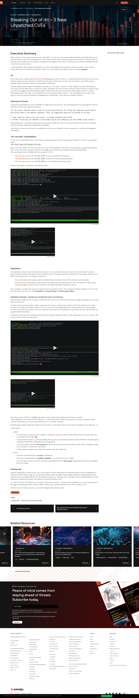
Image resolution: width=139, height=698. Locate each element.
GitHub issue (56, 123)
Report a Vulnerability (114, 655)
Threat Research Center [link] (17, 8)
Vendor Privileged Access (73, 660)
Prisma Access (32, 669)
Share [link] (125, 43)
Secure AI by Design (14, 640)
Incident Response (72, 668)
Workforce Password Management (75, 648)
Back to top (15, 492)
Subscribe (16, 622)
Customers (92, 646)
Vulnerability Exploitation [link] (32, 559)
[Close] (137, 696)
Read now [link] (5, 562)
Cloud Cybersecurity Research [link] (43, 8)
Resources (53, 2)
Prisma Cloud (52, 651)
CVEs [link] (72, 557)
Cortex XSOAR (52, 661)
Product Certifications (114, 653)
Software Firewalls (32, 644)
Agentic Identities (72, 651)
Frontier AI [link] (21, 559)
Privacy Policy (44, 616)
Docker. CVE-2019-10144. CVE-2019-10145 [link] (32, 500)
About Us (91, 636)
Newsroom (92, 653)
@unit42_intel (59, 488)
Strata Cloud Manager (33, 646)
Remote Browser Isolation (34, 676)
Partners (46, 2)
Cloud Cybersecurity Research (20, 42)
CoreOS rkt (80, 59)
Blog (110, 636)
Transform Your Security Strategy (75, 671)
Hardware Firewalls (32, 642)
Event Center (112, 646)
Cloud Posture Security (54, 646)
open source (19, 79)
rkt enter (21, 69)
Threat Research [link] (28, 8)
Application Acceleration (34, 662)
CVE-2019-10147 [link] (15, 500)
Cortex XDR (52, 659)
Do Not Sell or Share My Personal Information (118, 665)
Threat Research (27, 42)
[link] (26, 15)
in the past (57, 435)
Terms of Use (37, 612)
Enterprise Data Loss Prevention (16, 660)
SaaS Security (13, 669)
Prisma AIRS (12, 642)
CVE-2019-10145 (20, 158)
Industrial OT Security (14, 667)
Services (29, 2)
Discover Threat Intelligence (74, 673)
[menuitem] (15, 2)
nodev (32, 437)
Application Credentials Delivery (75, 658)
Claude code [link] (66, 557)
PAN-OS (30, 651)
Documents (30, 693)
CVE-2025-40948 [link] (123, 557)
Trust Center (17, 693)
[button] (125, 44)
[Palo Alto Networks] (14, 2)
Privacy (11, 693)
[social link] (106, 694)
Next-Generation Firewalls (34, 639)
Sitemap (111, 658)
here (61, 105)
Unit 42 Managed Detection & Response (57, 666)
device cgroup (94, 439)
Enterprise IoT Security (14, 662)
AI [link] (16, 559)
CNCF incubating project (46, 79)
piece (28, 57)
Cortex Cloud (52, 641)
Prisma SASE (31, 659)
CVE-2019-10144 (20, 156)
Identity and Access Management (75, 641)
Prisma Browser (32, 671)
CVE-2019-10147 (20, 161)
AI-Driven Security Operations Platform (57, 636)
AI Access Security (13, 645)
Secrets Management (73, 653)
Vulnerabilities (33, 42)
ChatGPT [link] (58, 557)
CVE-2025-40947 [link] (112, 557)
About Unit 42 (22, 2)
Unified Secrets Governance (74, 655)
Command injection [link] (101, 557)
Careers (91, 639)
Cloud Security (52, 639)
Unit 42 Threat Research (38, 2)
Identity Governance (73, 646)
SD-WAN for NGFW (33, 649)
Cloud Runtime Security (54, 648)
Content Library (113, 641)
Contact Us (92, 641)
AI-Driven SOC (52, 654)
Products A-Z (112, 651)
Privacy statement (58, 695)
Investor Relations (93, 648)
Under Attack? (124, 2)
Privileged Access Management (75, 639)
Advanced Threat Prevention (15, 650)
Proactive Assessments (73, 666)
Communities (112, 639)
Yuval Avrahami (15, 39)
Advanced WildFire (13, 655)
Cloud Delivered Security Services (17, 648)
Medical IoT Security (14, 665)
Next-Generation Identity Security (76, 636)
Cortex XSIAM (52, 656)
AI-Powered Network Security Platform (18, 636)
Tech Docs (112, 660)
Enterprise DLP (32, 666)
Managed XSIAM (53, 668)
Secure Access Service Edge (35, 657)
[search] (117, 3)
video (45, 165)
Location (91, 651)
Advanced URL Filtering (14, 653)
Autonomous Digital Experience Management (37, 664)
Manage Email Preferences (115, 648)
